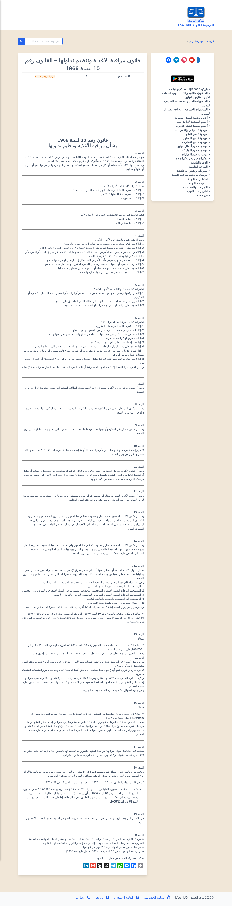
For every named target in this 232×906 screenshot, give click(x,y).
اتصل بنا (80, 897)
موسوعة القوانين (196, 41)
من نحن (99, 897)
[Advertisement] (82, 108)
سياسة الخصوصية (154, 897)
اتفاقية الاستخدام (123, 897)
